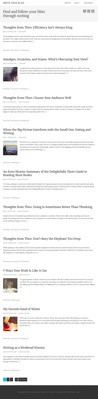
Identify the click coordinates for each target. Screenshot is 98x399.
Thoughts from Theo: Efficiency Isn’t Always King (37, 27)
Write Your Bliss (13, 3)
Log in (78, 392)
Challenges (88, 3)
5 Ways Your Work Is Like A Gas (25, 270)
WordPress (71, 392)
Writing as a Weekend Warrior (24, 347)
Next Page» (22, 379)
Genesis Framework (57, 392)
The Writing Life (24, 50)
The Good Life (14, 89)
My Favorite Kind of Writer (21, 309)
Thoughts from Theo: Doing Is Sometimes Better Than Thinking (47, 207)
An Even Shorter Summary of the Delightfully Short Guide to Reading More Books (45, 173)
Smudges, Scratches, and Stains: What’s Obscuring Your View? (45, 59)
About (77, 3)
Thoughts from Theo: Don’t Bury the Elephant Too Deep (42, 238)
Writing (68, 3)
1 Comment (21, 63)
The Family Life (14, 50)
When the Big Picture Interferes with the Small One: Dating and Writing (47, 131)
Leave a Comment (23, 102)
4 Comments (22, 31)
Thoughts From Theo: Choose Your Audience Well (37, 98)
